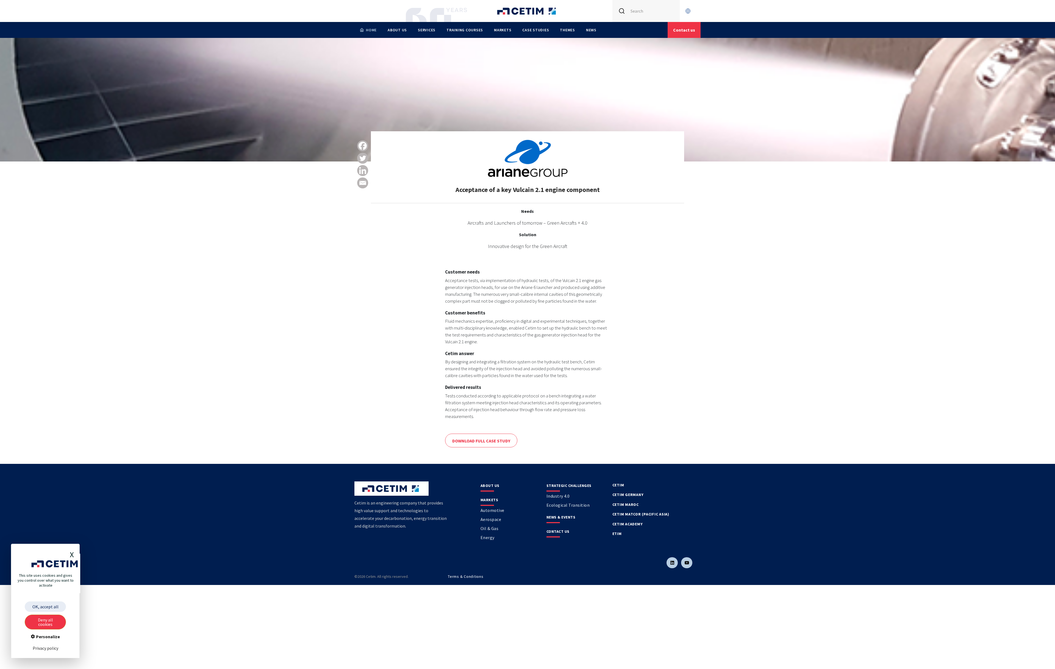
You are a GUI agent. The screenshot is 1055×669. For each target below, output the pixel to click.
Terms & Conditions (466, 576)
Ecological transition (568, 505)
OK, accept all (45, 606)
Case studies (535, 29)
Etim (617, 533)
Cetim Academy (627, 524)
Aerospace (491, 519)
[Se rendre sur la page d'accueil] (527, 11)
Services (426, 29)
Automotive (492, 510)
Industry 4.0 (558, 496)
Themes (567, 29)
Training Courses (464, 29)
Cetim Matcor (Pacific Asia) (640, 514)
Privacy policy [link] (45, 648)
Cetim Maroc (625, 504)
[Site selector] (688, 11)
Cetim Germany (628, 494)
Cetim (618, 485)
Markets (502, 29)
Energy (488, 537)
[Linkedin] (362, 170)
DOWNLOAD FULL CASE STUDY (481, 441)
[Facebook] (362, 145)
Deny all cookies (45, 622)
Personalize (47, 636)
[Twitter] (362, 158)
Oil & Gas (490, 528)
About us (397, 29)
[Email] (362, 182)
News (591, 29)
